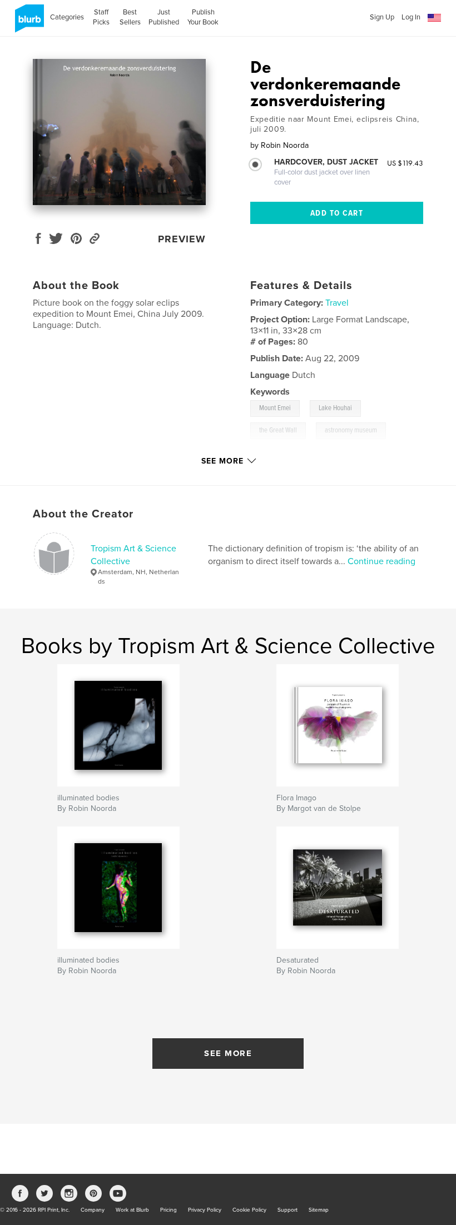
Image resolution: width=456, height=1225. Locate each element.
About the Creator (83, 514)
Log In (411, 17)
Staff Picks (101, 17)
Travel (337, 302)
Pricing (168, 1210)
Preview (182, 239)
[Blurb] (27, 22)
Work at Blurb (132, 1210)
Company (93, 1210)
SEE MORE (228, 1053)
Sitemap (319, 1210)
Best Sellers (130, 17)
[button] (434, 18)
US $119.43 (405, 163)
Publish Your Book (203, 17)
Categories (67, 17)
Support (287, 1210)
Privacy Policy (204, 1210)
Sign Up (382, 17)
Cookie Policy (249, 1210)
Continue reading (381, 561)
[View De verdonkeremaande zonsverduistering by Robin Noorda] (119, 132)
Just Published (163, 17)
